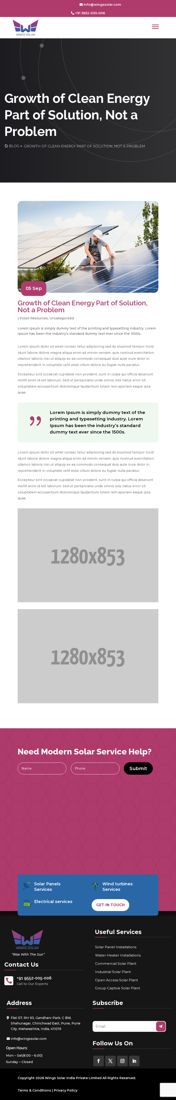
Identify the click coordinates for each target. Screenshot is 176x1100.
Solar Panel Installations (115, 947)
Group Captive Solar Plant (117, 988)
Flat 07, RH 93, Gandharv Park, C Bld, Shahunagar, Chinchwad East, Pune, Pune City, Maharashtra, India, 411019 (45, 1023)
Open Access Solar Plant (116, 980)
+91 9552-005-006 (90, 13)
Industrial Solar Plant (113, 972)
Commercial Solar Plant (115, 963)
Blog (14, 146)
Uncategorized (62, 318)
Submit (138, 768)
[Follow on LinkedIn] (134, 1061)
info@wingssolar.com (102, 5)
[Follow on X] (110, 1061)
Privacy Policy (65, 1090)
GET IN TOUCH (110, 905)
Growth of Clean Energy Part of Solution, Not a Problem (84, 146)
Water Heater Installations (118, 955)
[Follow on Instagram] (122, 1061)
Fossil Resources (34, 318)
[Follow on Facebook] (98, 1061)
